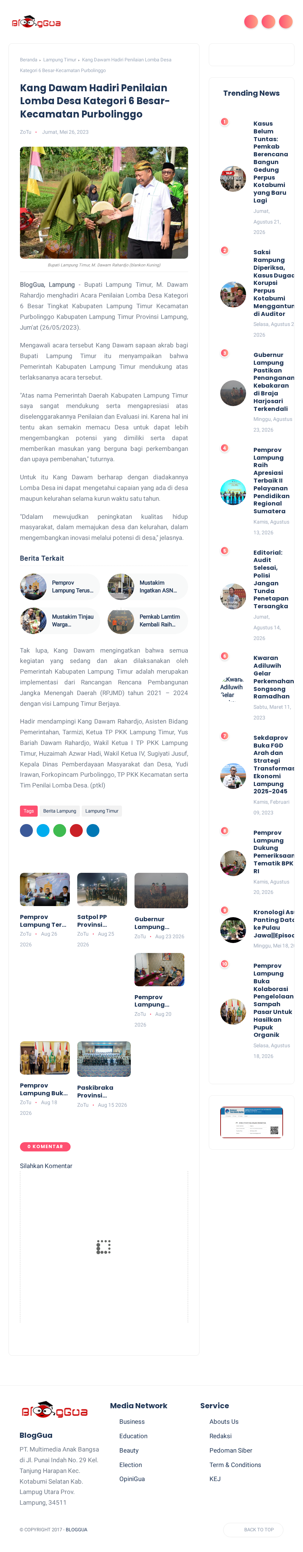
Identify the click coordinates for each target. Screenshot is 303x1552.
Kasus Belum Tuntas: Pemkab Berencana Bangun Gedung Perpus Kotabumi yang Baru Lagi (270, 162)
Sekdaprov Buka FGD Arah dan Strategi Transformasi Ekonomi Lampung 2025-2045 (275, 765)
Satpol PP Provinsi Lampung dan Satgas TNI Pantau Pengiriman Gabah (99, 921)
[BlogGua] (36, 21)
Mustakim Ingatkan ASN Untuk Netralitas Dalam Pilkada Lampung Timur (160, 587)
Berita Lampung (59, 811)
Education (133, 1436)
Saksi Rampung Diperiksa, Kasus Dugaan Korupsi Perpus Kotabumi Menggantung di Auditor (276, 283)
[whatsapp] (59, 830)
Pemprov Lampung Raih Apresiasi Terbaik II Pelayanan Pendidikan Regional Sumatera (271, 480)
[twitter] (43, 830)
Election (130, 1464)
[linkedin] (92, 830)
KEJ (215, 1479)
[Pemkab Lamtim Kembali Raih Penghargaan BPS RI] (121, 620)
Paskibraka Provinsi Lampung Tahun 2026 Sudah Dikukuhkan (103, 1092)
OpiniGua (132, 1479)
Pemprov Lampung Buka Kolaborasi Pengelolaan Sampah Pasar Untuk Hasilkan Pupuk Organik (44, 1089)
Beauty (129, 1450)
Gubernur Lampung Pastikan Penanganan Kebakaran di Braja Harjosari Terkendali (159, 923)
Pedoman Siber (231, 1450)
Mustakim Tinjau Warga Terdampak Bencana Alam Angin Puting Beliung (72, 621)
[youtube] (186, 1530)
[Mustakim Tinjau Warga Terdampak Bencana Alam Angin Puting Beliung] (33, 620)
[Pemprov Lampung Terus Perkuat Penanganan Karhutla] (33, 587)
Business (132, 1421)
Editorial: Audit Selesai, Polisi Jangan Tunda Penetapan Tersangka (271, 579)
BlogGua (76, 1529)
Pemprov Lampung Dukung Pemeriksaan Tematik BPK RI (158, 1001)
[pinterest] (76, 830)
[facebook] (26, 830)
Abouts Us (224, 1421)
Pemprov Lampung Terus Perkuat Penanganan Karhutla (71, 587)
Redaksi (221, 1436)
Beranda (28, 59)
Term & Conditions (235, 1464)
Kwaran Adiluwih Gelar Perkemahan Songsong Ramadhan (273, 677)
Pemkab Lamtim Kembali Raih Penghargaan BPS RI (160, 621)
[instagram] (172, 1530)
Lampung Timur (59, 59)
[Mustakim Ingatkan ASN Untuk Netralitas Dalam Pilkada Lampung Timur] (121, 587)
